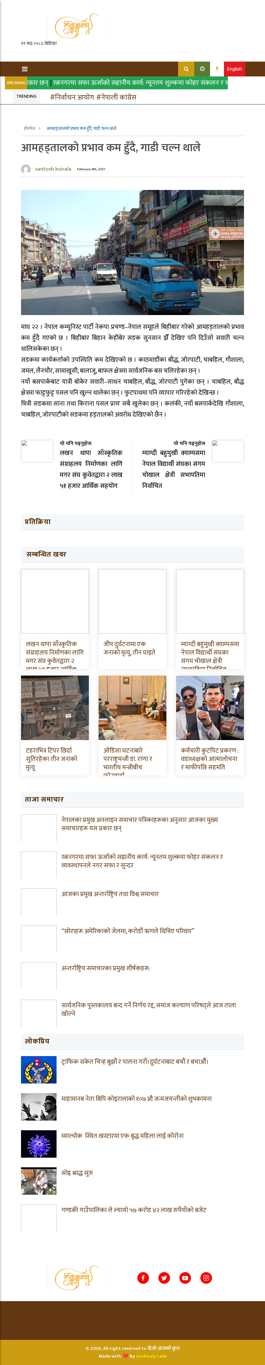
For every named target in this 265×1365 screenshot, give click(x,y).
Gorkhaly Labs (151, 1356)
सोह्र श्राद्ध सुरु (77, 1173)
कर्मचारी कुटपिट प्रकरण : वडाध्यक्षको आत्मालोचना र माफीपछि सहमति (210, 759)
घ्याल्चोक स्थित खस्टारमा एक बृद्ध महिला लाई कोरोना (122, 1136)
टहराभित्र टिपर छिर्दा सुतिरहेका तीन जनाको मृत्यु (51, 759)
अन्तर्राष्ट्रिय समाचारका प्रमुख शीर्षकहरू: (105, 968)
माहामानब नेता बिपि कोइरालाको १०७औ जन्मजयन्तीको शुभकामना (136, 1098)
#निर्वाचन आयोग (72, 98)
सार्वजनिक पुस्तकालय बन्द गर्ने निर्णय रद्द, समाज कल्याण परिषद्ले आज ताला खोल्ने (148, 1009)
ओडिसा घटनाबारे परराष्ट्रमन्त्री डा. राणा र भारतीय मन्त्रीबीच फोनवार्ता (127, 763)
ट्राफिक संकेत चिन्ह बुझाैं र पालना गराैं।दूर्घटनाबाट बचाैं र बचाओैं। (135, 1061)
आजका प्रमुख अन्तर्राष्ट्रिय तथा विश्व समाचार (110, 894)
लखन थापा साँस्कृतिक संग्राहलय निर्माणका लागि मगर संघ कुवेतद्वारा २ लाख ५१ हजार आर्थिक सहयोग (55, 661)
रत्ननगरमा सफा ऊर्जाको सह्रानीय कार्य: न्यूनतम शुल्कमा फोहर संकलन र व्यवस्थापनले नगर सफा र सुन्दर (142, 861)
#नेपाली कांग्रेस (116, 98)
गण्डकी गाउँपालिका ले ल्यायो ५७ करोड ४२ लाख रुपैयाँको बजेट (134, 1210)
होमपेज (30, 128)
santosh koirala (53, 168)
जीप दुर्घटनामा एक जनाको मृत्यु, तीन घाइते (129, 648)
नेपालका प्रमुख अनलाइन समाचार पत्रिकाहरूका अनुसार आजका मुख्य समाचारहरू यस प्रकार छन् (139, 824)
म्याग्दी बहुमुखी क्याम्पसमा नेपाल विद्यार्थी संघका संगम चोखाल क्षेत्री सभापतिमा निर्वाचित (210, 657)
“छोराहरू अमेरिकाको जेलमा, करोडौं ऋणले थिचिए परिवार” (127, 931)
